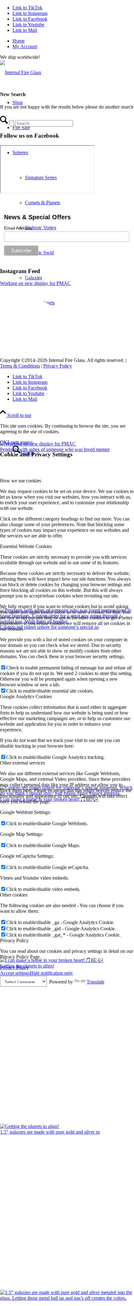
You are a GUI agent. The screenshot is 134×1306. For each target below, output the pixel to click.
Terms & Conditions (20, 365)
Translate (95, 981)
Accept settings (15, 973)
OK (3, 442)
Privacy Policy (57, 365)
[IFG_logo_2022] (20, 72)
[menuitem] (73, 41)
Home (18, 40)
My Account (24, 46)
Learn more (18, 442)
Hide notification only (51, 973)
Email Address (18, 228)
